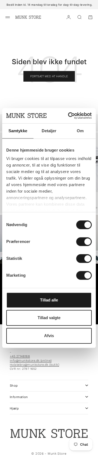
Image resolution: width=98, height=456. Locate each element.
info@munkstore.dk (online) (30, 360)
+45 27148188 (20, 356)
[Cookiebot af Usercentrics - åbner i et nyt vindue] (69, 115)
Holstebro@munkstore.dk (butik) (34, 364)
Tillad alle (49, 300)
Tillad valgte (49, 317)
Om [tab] (80, 130)
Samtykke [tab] (17, 130)
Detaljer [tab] (49, 130)
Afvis (49, 335)
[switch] (84, 241)
